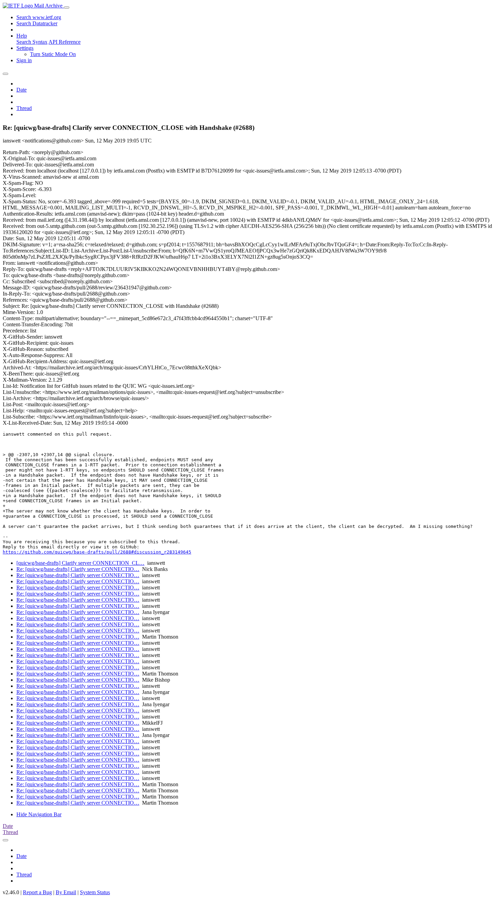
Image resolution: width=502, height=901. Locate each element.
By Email (66, 892)
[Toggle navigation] (66, 7)
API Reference (64, 42)
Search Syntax (31, 42)
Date (21, 90)
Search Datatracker (36, 23)
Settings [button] (24, 48)
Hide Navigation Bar (38, 814)
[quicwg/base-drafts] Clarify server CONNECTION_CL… (80, 563)
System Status (95, 892)
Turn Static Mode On (53, 54)
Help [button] (21, 36)
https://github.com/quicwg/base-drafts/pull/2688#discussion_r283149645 (97, 552)
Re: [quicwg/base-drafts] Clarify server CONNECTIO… (77, 569)
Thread (24, 108)
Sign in (24, 60)
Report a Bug (37, 892)
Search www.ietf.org (38, 17)
